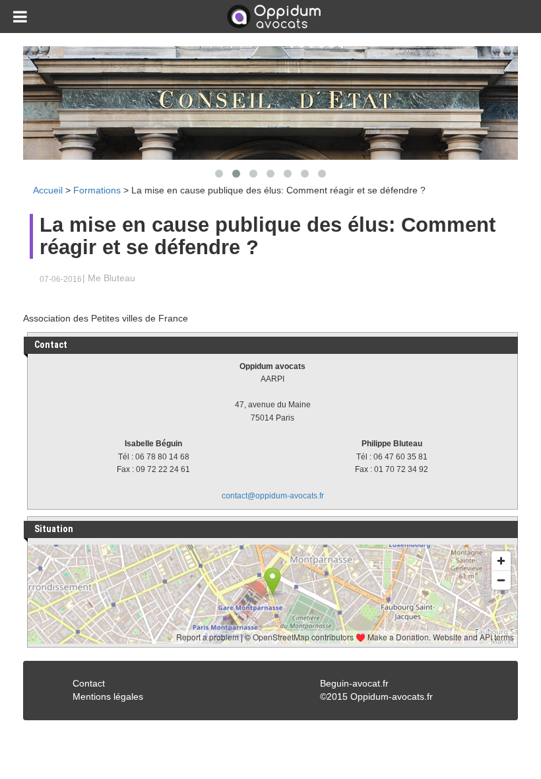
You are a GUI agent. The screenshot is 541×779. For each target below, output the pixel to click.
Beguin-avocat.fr (354, 683)
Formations (97, 190)
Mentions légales (108, 696)
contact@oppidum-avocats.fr (273, 495)
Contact (89, 683)
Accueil (48, 190)
